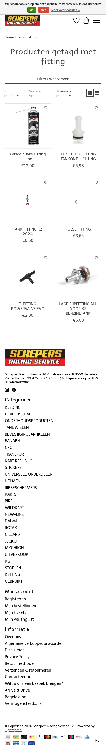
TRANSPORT (15, 454)
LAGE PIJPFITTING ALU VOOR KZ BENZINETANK (78, 309)
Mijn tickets (15, 612)
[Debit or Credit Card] (24, 737)
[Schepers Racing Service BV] (22, 20)
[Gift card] (8, 743)
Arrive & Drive (17, 690)
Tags (20, 37)
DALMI (11, 521)
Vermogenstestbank (23, 703)
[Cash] (8, 737)
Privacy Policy (17, 656)
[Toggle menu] (96, 21)
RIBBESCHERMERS (21, 487)
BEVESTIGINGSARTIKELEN (27, 434)
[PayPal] (16, 737)
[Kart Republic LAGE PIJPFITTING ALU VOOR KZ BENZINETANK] (78, 276)
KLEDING (13, 407)
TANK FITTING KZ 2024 (27, 231)
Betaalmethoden (20, 663)
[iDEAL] (32, 737)
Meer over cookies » (65, 10)
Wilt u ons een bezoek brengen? (34, 683)
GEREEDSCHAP (18, 414)
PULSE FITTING (78, 229)
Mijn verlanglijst (19, 619)
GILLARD (12, 534)
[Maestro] (71, 737)
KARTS (10, 494)
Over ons (13, 636)
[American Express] (16, 743)
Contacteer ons (19, 676)
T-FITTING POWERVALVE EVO (27, 306)
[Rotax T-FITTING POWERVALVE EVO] (28, 276)
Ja (32, 10)
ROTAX (11, 527)
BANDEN (12, 441)
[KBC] (87, 737)
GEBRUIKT (13, 581)
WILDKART (14, 507)
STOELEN (13, 568)
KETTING (12, 574)
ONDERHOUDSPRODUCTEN (29, 420)
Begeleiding (15, 697)
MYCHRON (14, 547)
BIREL (10, 501)
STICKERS (13, 467)
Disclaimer (14, 650)
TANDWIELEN (17, 427)
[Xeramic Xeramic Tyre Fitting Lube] (28, 126)
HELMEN (12, 481)
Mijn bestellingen (20, 605)
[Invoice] (24, 743)
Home (9, 37)
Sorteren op (35, 93)
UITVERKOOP (16, 554)
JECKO (11, 541)
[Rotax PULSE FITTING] (78, 201)
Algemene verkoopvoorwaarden (34, 643)
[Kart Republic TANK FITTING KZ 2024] (28, 201)
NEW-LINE (14, 514)
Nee (44, 10)
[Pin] (31, 743)
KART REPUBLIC (18, 461)
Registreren (15, 599)
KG (7, 561)
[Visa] (55, 737)
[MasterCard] (47, 737)
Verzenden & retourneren (28, 670)
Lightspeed (13, 730)
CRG (8, 447)
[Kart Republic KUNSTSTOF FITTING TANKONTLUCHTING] (78, 126)
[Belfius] (79, 737)
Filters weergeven (53, 79)
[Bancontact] (63, 737)
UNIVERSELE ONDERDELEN (29, 474)
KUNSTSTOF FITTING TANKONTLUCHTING (78, 156)
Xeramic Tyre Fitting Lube (27, 156)
